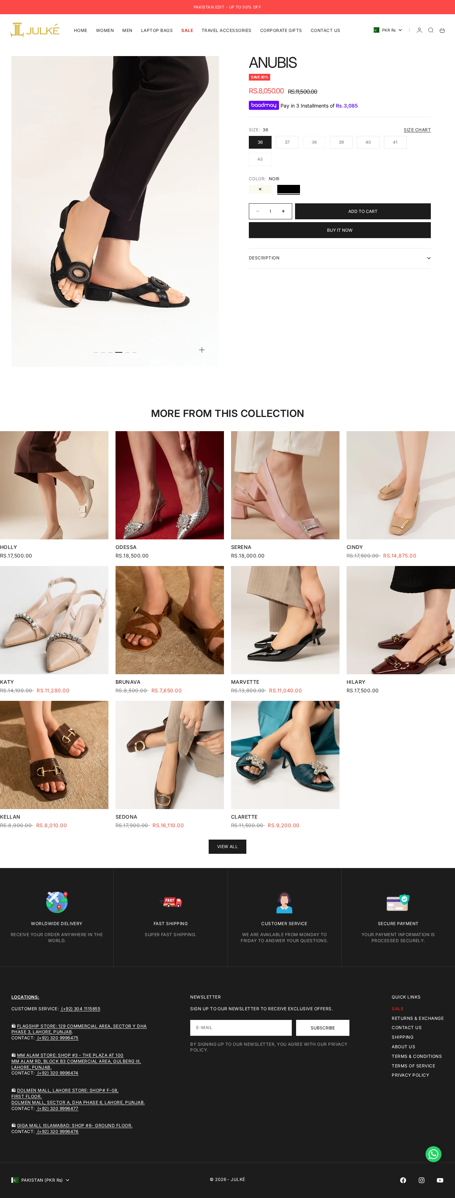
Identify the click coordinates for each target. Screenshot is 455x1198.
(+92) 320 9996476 (57, 1131)
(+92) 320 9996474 (57, 1073)
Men (127, 30)
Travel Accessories (227, 30)
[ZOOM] (202, 350)
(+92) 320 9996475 (57, 1037)
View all (227, 846)
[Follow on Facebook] (403, 1180)
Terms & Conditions (417, 1056)
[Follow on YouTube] (440, 1180)
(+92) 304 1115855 (80, 1008)
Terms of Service (413, 1065)
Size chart (417, 129)
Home (80, 30)
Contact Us (326, 30)
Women (105, 30)
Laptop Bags (157, 30)
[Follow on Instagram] (421, 1180)
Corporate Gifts (281, 30)
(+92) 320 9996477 (57, 1108)
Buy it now (340, 230)
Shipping (402, 1037)
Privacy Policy (410, 1075)
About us (403, 1046)
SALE (187, 30)
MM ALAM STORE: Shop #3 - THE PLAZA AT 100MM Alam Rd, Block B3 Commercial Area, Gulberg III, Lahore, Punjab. (76, 1061)
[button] (433, 1154)
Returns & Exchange (418, 1018)
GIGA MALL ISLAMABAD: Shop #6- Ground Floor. (75, 1125)
